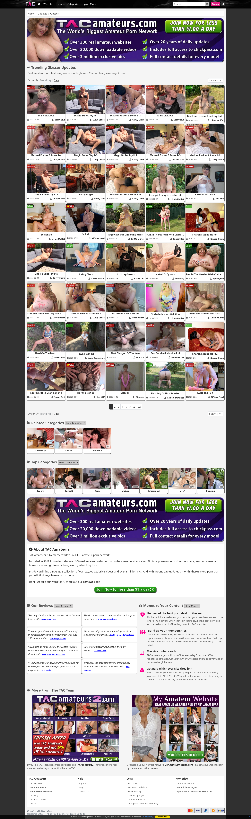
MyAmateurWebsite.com (178, 764)
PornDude (46, 670)
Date (56, 80)
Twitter (33, 803)
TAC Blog (34, 795)
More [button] (93, 4)
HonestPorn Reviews (106, 619)
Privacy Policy (147, 817)
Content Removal (136, 799)
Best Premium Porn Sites (53, 654)
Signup (215, 4)
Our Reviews (36, 783)
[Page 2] (130, 407)
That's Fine (162, 817)
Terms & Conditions (137, 787)
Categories (73, 4)
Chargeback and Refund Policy (143, 803)
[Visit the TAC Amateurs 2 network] (75, 728)
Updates (60, 4)
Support (83, 783)
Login (85, 4)
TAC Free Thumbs (38, 799)
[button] (75, 423)
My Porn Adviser (48, 619)
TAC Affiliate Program (187, 787)
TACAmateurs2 (84, 764)
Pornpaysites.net (58, 638)
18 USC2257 (133, 783)
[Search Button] (207, 4)
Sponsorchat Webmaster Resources (194, 791)
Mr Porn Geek (100, 650)
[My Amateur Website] (175, 728)
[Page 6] (134, 407)
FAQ (81, 787)
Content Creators (185, 783)
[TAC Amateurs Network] (30, 4)
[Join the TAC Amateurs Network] (125, 589)
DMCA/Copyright (136, 795)
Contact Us (84, 791)
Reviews (88, 582)
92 (139, 406)
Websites (48, 4)
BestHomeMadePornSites (122, 635)
